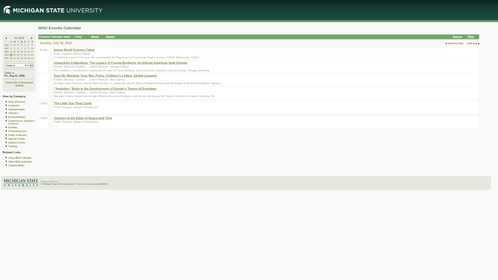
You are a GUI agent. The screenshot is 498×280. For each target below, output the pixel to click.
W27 (7, 48)
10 (32, 48)
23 (28, 55)
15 (25, 52)
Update (19, 85)
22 (25, 55)
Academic (14, 105)
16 (28, 52)
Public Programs (17, 135)
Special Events (16, 138)
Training (12, 146)
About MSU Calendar (20, 158)
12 (14, 52)
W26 (7, 45)
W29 (7, 55)
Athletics (13, 113)
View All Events (16, 102)
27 (11, 45)
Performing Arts (17, 131)
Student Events (16, 142)
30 (21, 45)
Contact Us (53, 181)
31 (32, 58)
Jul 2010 (19, 38)
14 (21, 52)
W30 (7, 58)
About (43, 181)
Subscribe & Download (19, 82)
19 (14, 55)
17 (32, 52)
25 (11, 58)
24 (32, 55)
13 (18, 52)
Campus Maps (16, 165)
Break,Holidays (16, 117)
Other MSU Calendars (20, 161)
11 (11, 52)
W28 (7, 52)
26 (14, 58)
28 (14, 45)
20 (18, 55)
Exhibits (12, 127)
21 (21, 55)
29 (18, 45)
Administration (16, 109)
